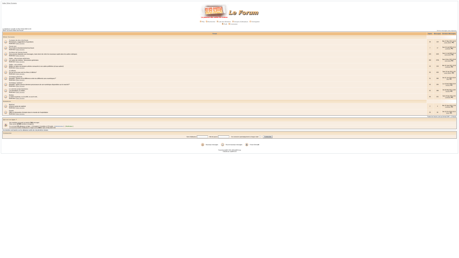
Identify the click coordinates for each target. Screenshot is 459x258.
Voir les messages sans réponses (446, 30)
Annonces (7, 101)
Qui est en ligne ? (10, 120)
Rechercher (211, 22)
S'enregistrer (255, 22)
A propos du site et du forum (18, 40)
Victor (447, 113)
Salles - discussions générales (19, 58)
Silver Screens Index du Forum (13, 30)
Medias (11, 95)
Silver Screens (9, 37)
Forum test (12, 46)
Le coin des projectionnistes (18, 89)
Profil (225, 24)
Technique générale (15, 77)
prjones (448, 85)
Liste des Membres (225, 22)
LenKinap (448, 48)
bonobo (448, 91)
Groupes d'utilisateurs (241, 22)
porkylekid (448, 61)
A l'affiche (12, 71)
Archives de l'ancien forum (18, 52)
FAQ (203, 22)
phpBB (225, 150)
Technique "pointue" (16, 83)
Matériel (11, 104)
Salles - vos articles (15, 64)
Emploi (11, 111)
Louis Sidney (447, 42)
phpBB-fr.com (233, 151)
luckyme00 (448, 54)
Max (448, 79)
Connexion (234, 24)
